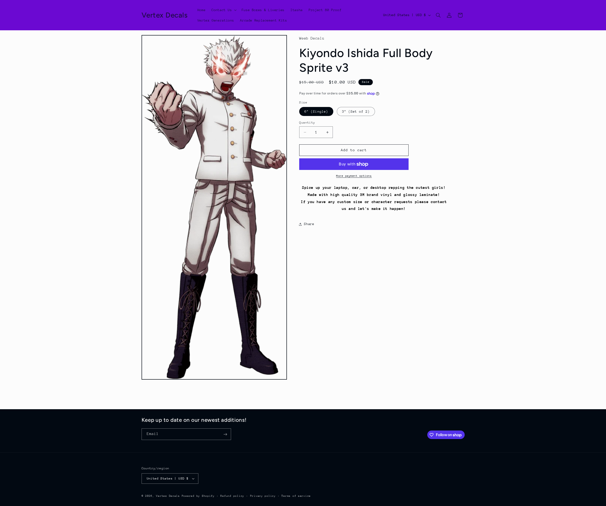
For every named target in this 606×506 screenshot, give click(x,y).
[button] (224, 10)
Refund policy (232, 495)
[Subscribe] (225, 434)
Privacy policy (263, 495)
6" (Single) (316, 111)
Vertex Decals (168, 495)
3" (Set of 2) (356, 111)
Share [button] (309, 224)
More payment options (354, 176)
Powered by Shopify (198, 495)
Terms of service (296, 495)
